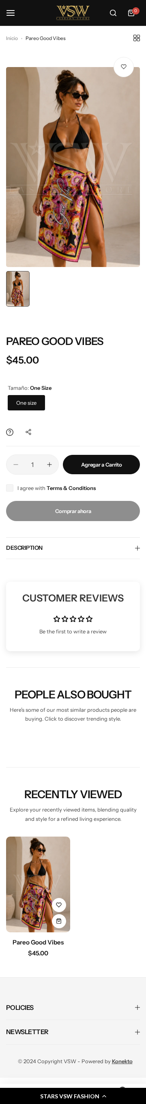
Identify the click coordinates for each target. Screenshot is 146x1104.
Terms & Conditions (71, 488)
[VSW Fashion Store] (73, 13)
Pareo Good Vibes (38, 942)
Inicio (12, 38)
